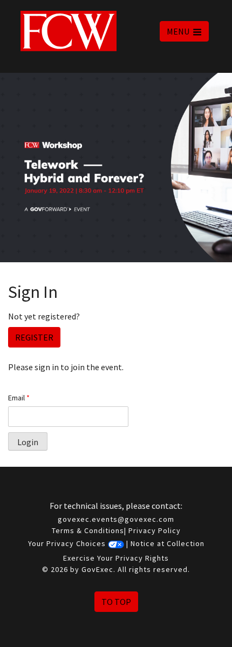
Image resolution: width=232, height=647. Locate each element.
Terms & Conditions (88, 530)
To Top (116, 601)
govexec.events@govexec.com (116, 519)
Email (19, 398)
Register (34, 337)
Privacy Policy (154, 530)
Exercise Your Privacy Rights (116, 558)
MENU (179, 31)
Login (27, 442)
